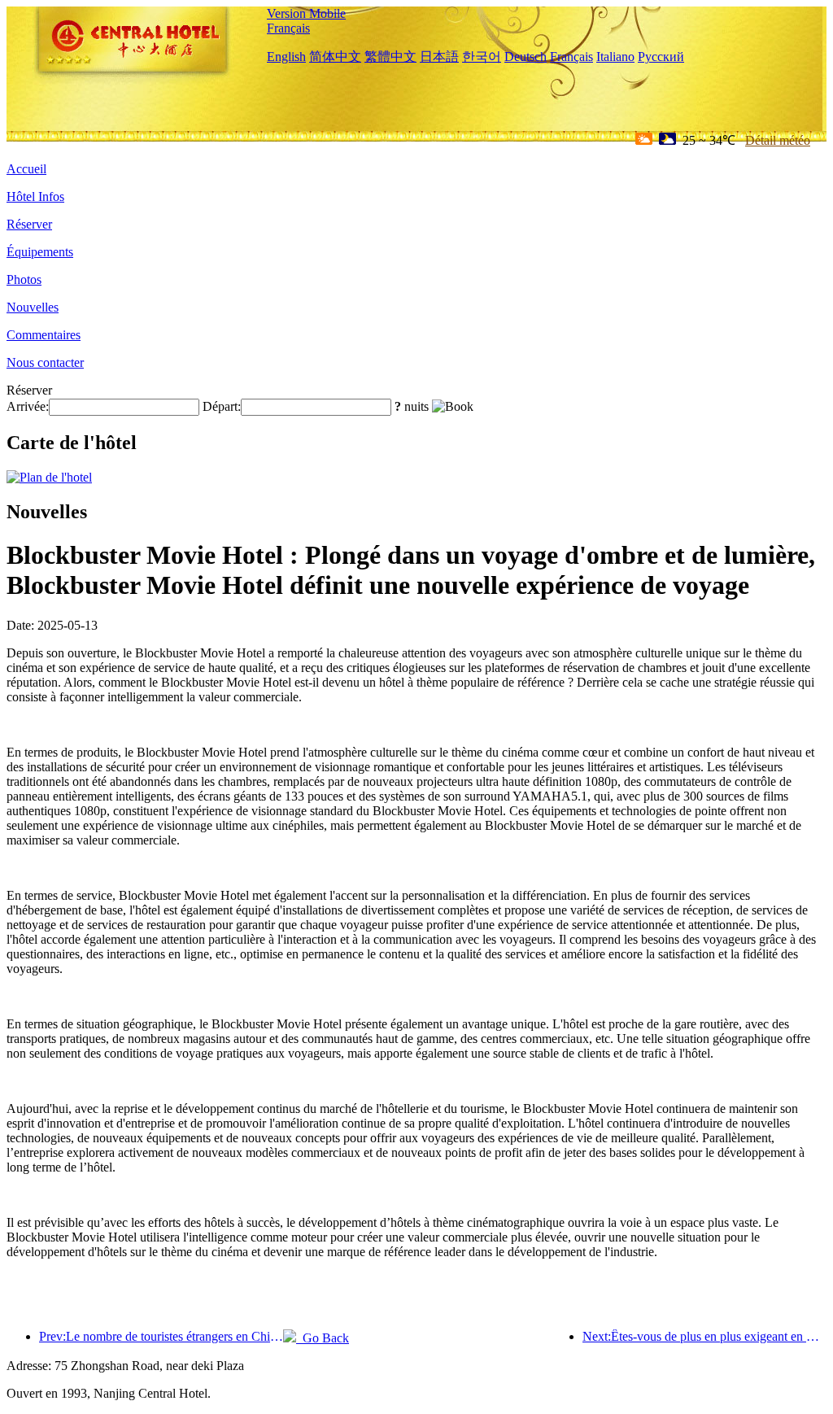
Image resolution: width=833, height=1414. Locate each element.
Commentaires (44, 335)
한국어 (481, 56)
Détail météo (777, 140)
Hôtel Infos (35, 196)
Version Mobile (306, 13)
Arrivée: (28, 406)
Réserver (29, 224)
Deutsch (525, 56)
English (286, 56)
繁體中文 (390, 56)
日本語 (439, 56)
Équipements (40, 252)
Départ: (222, 406)
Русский (661, 56)
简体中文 (335, 56)
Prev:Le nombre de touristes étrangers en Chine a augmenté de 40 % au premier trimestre (161, 1336)
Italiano (615, 56)
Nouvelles (33, 307)
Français (288, 28)
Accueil (26, 169)
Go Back (322, 1338)
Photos (24, 279)
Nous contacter (45, 362)
